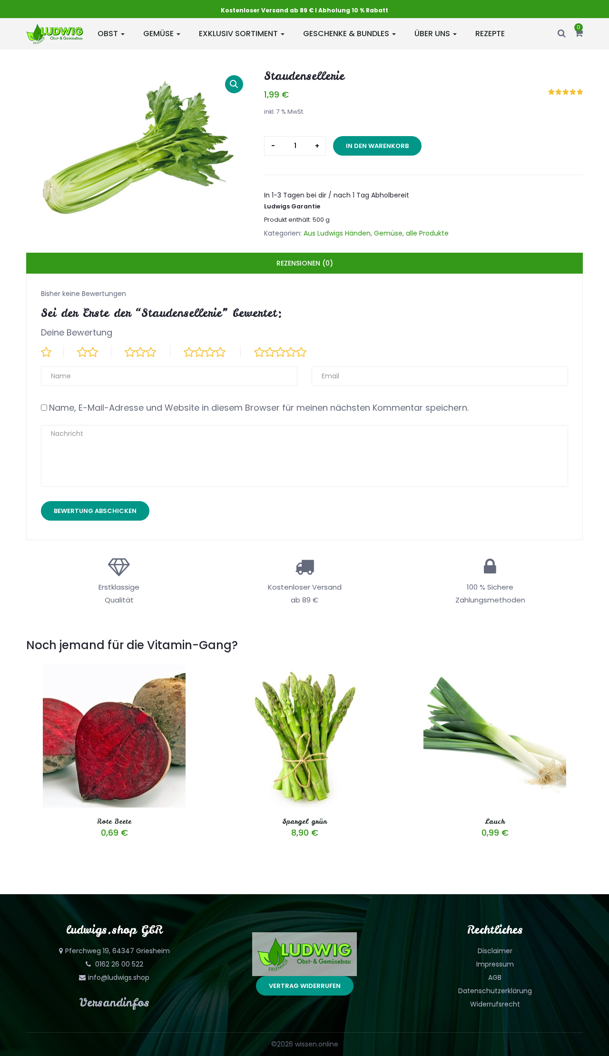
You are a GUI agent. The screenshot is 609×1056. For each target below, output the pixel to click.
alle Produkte (427, 233)
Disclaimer (495, 951)
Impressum (495, 964)
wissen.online (316, 1044)
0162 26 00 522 (118, 964)
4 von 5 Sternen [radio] (212, 351)
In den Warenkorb (377, 145)
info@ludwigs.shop (118, 977)
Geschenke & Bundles (347, 33)
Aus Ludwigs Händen (337, 233)
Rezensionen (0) (304, 263)
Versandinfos (114, 1002)
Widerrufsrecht (495, 1004)
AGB (494, 977)
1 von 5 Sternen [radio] (52, 351)
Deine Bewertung (76, 332)
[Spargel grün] (304, 670)
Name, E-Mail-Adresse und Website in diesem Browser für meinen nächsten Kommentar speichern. (259, 408)
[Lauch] (494, 670)
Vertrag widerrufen (305, 985)
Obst (109, 33)
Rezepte (490, 33)
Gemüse (159, 33)
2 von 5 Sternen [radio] (94, 351)
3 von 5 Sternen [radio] (147, 351)
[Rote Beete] (114, 670)
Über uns (433, 33)
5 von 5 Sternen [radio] (288, 351)
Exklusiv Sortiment (239, 33)
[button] (579, 34)
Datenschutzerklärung (495, 991)
